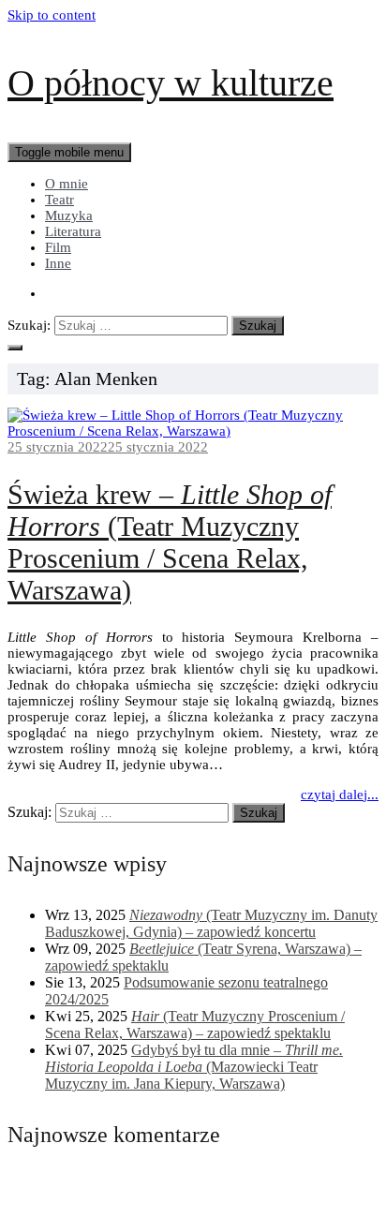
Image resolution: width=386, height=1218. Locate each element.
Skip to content (51, 14)
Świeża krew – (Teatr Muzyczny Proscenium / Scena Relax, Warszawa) (169, 542)
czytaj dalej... (340, 794)
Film (58, 247)
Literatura (73, 231)
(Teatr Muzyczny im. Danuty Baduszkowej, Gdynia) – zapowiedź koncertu (211, 923)
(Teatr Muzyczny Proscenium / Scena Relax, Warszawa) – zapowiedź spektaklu (195, 1024)
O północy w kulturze (170, 83)
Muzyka (69, 215)
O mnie (66, 183)
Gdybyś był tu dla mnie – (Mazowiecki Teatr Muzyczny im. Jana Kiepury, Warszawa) (194, 1067)
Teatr (59, 199)
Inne (58, 263)
